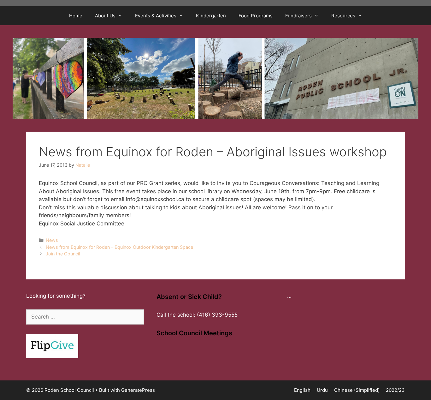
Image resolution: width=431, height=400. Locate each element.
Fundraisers (298, 16)
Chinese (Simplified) (357, 390)
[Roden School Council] (215, 78)
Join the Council (63, 253)
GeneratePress (138, 390)
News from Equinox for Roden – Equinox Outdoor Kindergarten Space (119, 247)
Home (75, 16)
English (302, 390)
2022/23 (395, 390)
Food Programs (256, 16)
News (52, 240)
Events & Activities (155, 16)
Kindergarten (211, 16)
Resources (343, 16)
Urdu (322, 390)
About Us (105, 16)
